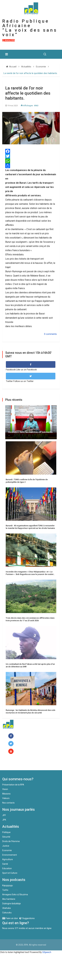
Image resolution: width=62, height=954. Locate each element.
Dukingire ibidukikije (11, 903)
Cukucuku (7, 912)
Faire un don (14, 763)
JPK (4, 820)
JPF (4, 815)
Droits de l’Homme (11, 841)
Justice (5, 846)
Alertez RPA (9, 40)
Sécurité (6, 837)
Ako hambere (8, 899)
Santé (5, 864)
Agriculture (7, 859)
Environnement (9, 855)
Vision (5, 789)
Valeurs (5, 798)
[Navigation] (6, 54)
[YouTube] (11, 751)
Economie (7, 850)
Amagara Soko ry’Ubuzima (15, 894)
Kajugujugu (7, 885)
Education (7, 868)
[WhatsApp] (31, 160)
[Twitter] (31, 156)
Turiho (5, 890)
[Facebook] (31, 151)
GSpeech (46, 952)
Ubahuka (6, 908)
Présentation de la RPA (13, 784)
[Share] (31, 165)
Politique (6, 832)
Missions (6, 793)
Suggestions (28, 918)
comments (51, 334)
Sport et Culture (9, 873)
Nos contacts (8, 803)
